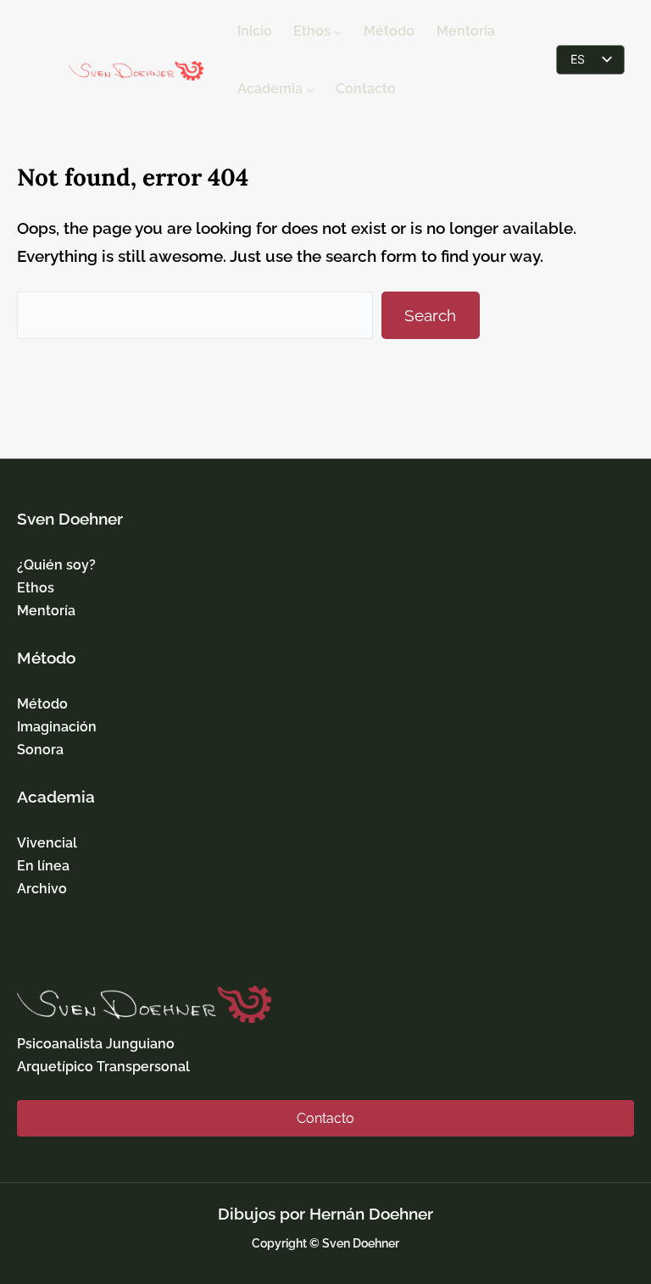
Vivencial (47, 843)
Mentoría (46, 611)
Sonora (40, 750)
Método (42, 704)
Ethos (35, 588)
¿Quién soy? (56, 565)
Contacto (325, 1118)
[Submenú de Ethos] (338, 31)
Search (430, 315)
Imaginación (57, 727)
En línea (43, 866)
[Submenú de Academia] (310, 89)
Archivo (42, 889)
